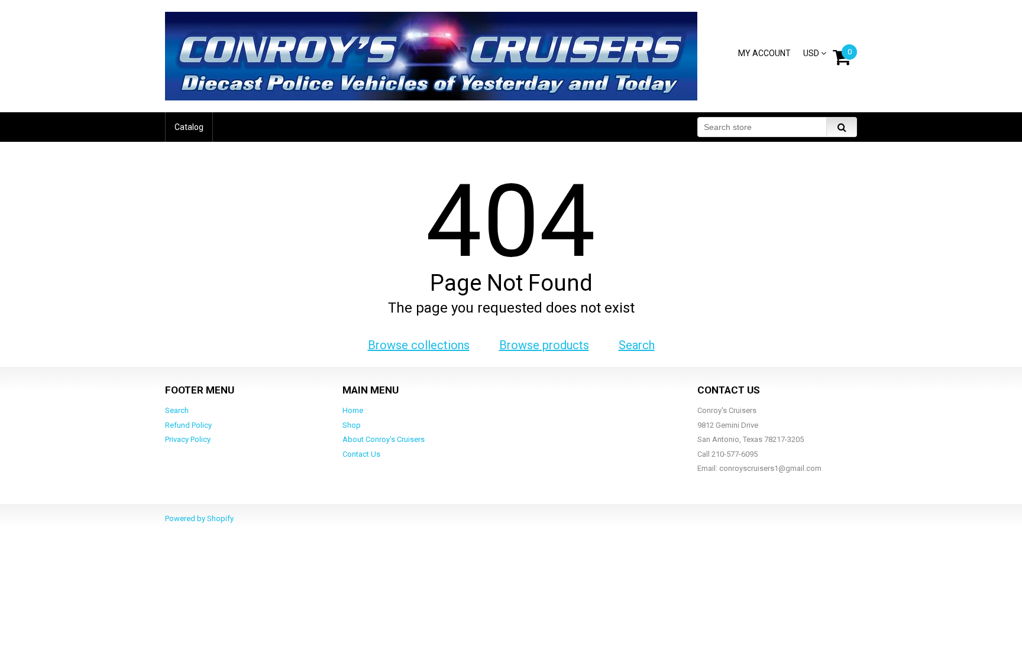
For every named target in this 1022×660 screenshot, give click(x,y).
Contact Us (361, 454)
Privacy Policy (188, 439)
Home (352, 410)
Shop (351, 425)
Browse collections (419, 345)
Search (637, 345)
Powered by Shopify (199, 518)
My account (764, 53)
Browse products (544, 345)
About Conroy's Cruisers (383, 439)
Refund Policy (188, 425)
